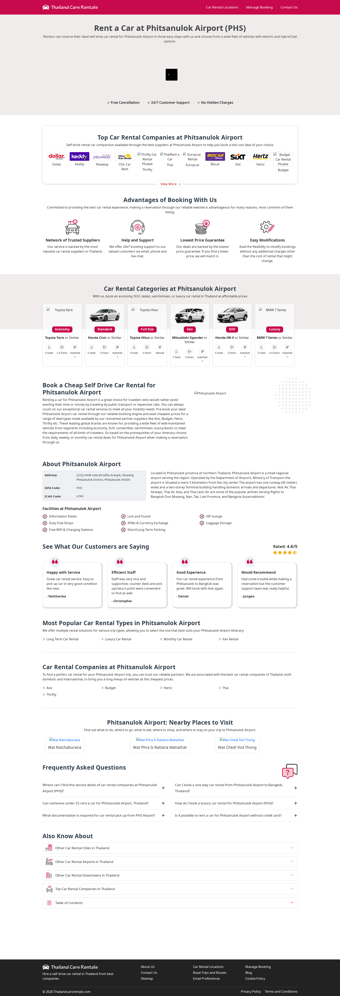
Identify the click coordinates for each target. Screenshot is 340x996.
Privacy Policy (251, 991)
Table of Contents (69, 902)
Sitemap (147, 978)
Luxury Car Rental (118, 639)
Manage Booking (259, 7)
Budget (110, 688)
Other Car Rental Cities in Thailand (82, 848)
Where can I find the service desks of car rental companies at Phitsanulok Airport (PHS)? (99, 788)
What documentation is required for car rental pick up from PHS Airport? (98, 815)
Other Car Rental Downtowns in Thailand (87, 875)
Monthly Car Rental (178, 639)
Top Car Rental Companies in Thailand (85, 889)
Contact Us (289, 7)
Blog (248, 972)
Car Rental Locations (222, 7)
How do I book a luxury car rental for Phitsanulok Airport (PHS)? (224, 803)
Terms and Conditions (281, 991)
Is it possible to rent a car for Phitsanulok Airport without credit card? (228, 815)
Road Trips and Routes (209, 972)
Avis (49, 688)
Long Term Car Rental (62, 639)
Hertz (168, 688)
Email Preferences (206, 978)
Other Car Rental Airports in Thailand (84, 861)
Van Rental (230, 639)
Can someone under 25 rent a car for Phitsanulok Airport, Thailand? (95, 803)
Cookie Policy (255, 978)
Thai (225, 688)
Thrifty (51, 694)
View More (168, 184)
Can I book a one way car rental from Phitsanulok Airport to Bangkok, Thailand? (229, 788)
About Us (148, 967)
